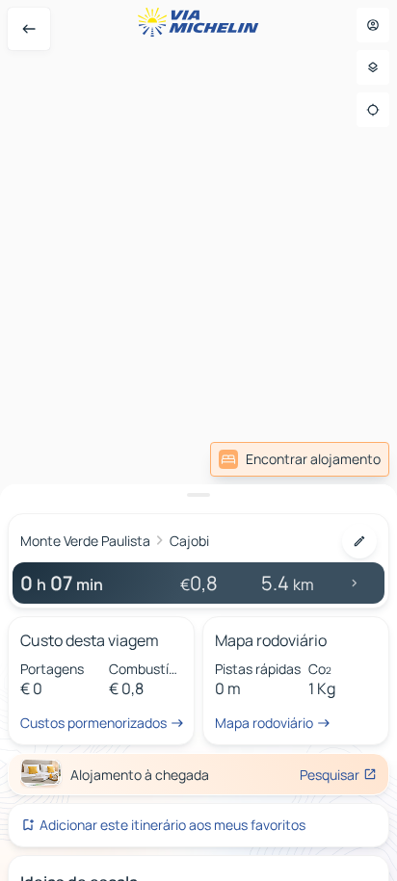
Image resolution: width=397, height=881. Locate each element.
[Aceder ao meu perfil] (373, 25)
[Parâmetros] (373, 67)
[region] (198, 440)
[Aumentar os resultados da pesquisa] (198, 494)
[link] (299, 459)
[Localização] (373, 109)
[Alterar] (359, 541)
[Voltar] (29, 29)
